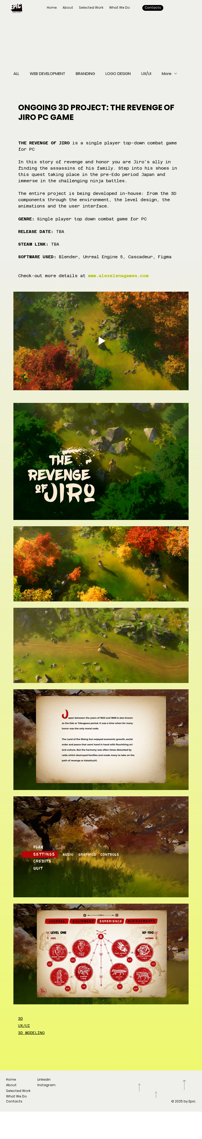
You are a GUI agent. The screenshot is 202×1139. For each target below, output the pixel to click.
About (11, 1085)
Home (11, 1079)
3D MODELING (31, 1033)
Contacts (14, 1101)
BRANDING (85, 73)
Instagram (46, 1085)
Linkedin (43, 1079)
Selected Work (18, 1091)
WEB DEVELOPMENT (47, 73)
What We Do (16, 1096)
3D (20, 1018)
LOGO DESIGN (118, 73)
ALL (16, 73)
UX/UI (146, 73)
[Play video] (101, 341)
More (166, 73)
